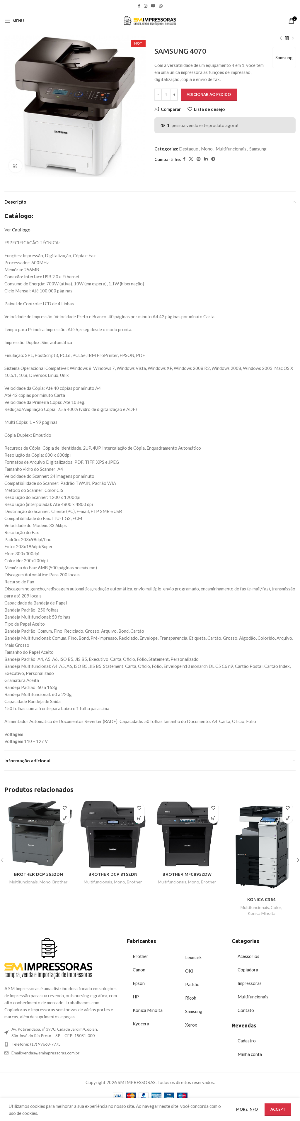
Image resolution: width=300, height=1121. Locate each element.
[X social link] (191, 159)
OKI (189, 970)
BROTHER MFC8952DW (187, 874)
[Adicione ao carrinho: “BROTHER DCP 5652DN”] (65, 818)
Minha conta (250, 1054)
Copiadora (248, 969)
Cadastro (247, 1040)
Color (276, 907)
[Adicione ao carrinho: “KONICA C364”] (287, 818)
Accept (277, 1109)
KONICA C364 (261, 899)
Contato (246, 1010)
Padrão (192, 984)
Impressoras (250, 983)
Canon (139, 969)
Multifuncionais (231, 148)
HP (136, 996)
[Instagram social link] (145, 6)
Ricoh (190, 997)
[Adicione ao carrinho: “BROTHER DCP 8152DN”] (139, 818)
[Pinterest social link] (198, 159)
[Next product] (293, 38)
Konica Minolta (261, 913)
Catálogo (21, 229)
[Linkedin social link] (205, 159)
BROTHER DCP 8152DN (112, 874)
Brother (60, 881)
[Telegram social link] (213, 159)
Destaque (188, 148)
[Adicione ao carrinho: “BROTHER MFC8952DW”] (213, 818)
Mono (207, 148)
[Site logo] (150, 20)
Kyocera (141, 1023)
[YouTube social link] (153, 6)
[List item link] (62, 1044)
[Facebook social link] (139, 6)
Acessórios (248, 956)
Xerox (191, 1024)
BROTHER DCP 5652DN (38, 874)
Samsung (284, 57)
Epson (139, 983)
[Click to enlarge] (15, 165)
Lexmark (193, 957)
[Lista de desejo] (65, 808)
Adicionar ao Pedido (209, 94)
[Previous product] (281, 38)
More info (247, 1109)
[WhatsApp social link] (160, 6)
